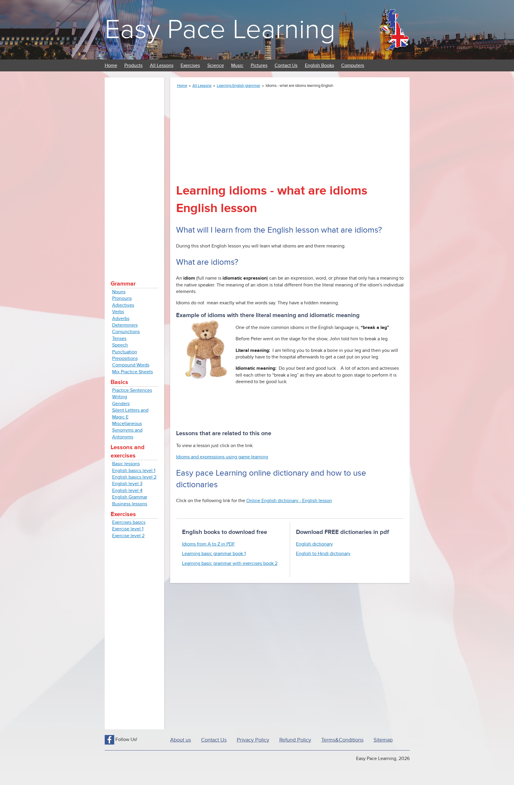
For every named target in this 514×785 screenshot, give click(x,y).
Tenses (119, 338)
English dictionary (314, 544)
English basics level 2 (134, 477)
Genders (121, 404)
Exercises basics (128, 522)
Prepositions (125, 358)
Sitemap (383, 740)
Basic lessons (126, 464)
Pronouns (122, 298)
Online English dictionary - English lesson (289, 501)
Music (237, 65)
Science (215, 65)
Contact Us (286, 65)
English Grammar (129, 497)
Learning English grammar (238, 85)
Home (111, 65)
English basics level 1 (133, 471)
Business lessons (129, 504)
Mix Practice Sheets (132, 372)
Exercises (190, 65)
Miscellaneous (127, 424)
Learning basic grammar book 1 (214, 554)
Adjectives (123, 305)
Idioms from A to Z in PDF (208, 544)
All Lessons (161, 65)
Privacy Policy (253, 740)
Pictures (259, 65)
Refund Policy (295, 740)
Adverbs (120, 319)
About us (180, 740)
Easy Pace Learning (220, 29)
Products (133, 65)
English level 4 (127, 490)
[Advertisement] (134, 172)
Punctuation (124, 352)
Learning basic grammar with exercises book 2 (230, 563)
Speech (120, 345)
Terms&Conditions (342, 740)
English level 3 (127, 484)
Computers (352, 65)
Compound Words (130, 365)
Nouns (119, 292)
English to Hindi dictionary (323, 554)
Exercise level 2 (128, 536)
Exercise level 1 (127, 529)
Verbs (118, 312)
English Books (319, 65)
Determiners (125, 325)
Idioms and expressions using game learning (222, 457)
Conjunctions (126, 332)
